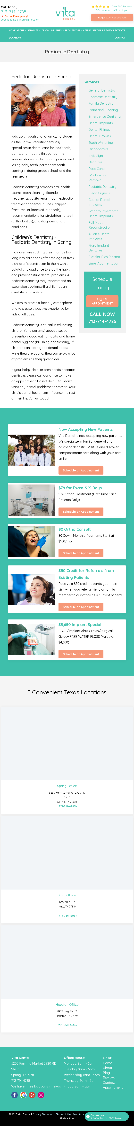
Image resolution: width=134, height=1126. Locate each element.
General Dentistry (102, 90)
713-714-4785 (13, 12)
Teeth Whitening (101, 143)
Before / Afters (82, 30)
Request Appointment (102, 301)
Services (32, 30)
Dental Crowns (100, 136)
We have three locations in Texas (36, 1086)
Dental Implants (52, 30)
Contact (120, 37)
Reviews (109, 30)
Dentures (95, 162)
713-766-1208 (67, 915)
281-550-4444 (67, 1025)
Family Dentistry (101, 103)
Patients (120, 30)
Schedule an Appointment (81, 470)
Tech (68, 30)
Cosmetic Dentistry (103, 97)
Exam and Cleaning (103, 110)
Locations (15, 37)
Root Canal (97, 169)
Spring (24, 19)
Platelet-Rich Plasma (104, 257)
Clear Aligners (99, 193)
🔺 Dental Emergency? (14, 16)
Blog (106, 1073)
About (20, 30)
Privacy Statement (43, 1114)
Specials (97, 30)
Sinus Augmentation (104, 263)
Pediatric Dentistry (102, 187)
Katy (15, 19)
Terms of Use (63, 1114)
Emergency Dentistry (105, 116)
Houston (34, 19)
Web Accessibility (83, 1114)
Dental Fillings (99, 129)
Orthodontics (98, 149)
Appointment (113, 1087)
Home (12, 30)
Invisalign (96, 156)
